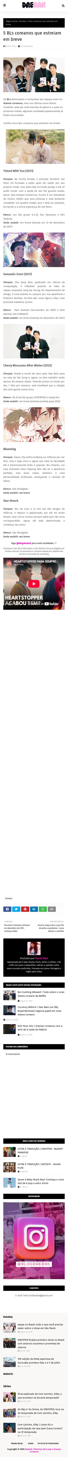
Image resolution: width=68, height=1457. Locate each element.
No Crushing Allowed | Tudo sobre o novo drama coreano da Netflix (41, 994)
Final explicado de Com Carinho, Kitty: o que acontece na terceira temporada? (40, 1395)
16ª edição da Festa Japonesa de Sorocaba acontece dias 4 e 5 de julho (39, 1360)
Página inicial (12, 21)
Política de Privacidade (48, 1443)
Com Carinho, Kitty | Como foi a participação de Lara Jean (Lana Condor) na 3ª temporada (40, 1428)
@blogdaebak (23, 543)
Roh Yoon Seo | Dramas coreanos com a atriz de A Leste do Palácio (40, 1027)
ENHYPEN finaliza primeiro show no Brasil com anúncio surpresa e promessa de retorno (41, 1343)
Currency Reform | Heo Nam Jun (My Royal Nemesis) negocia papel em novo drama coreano (39, 1011)
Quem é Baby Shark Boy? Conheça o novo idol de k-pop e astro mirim (41, 1181)
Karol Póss (11, 46)
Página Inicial (17, 1443)
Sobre (31, 1443)
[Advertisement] (34, 753)
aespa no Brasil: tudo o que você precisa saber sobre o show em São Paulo (40, 1326)
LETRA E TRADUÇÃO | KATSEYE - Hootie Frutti (39, 1166)
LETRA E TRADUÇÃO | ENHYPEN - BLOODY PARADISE (40, 1150)
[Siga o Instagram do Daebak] (34, 1278)
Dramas (22, 21)
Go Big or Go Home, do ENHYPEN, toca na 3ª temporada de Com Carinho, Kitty (41, 1411)
